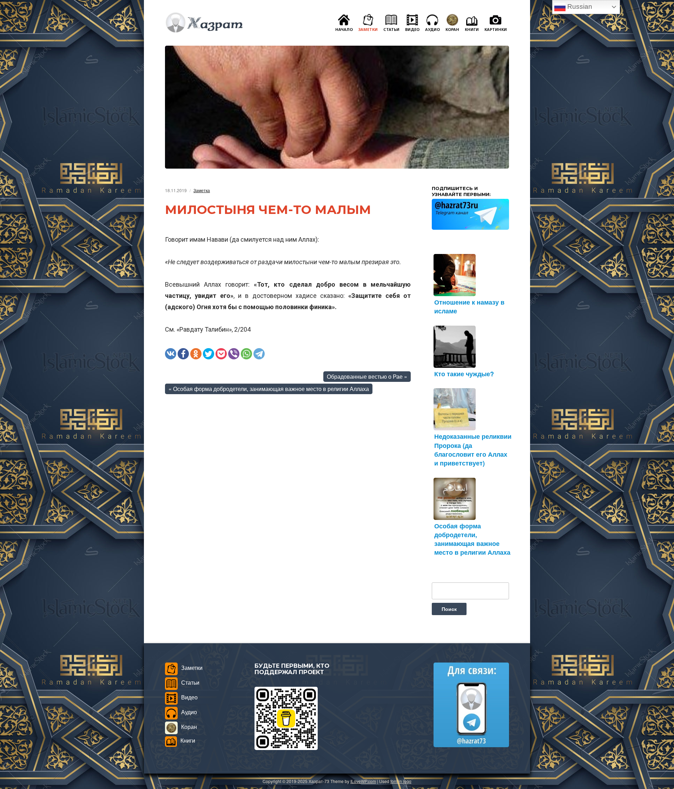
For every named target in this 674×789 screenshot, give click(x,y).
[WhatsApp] (246, 353)
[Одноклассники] (195, 353)
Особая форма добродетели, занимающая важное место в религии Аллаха (271, 389)
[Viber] (233, 353)
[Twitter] (208, 353)
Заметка (201, 190)
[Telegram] (259, 353)
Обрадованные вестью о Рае (365, 376)
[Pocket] (221, 353)
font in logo (400, 781)
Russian (579, 6)
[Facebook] (183, 353)
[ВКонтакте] (170, 353)
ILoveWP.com (363, 781)
